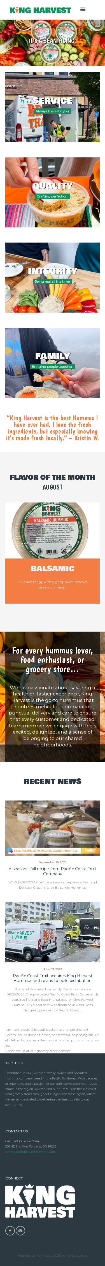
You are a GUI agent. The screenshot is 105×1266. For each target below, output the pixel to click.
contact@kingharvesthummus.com (30, 1152)
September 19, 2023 (52, 862)
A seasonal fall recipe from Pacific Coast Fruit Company (52, 871)
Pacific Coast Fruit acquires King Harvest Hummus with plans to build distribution (52, 978)
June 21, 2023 (52, 969)
